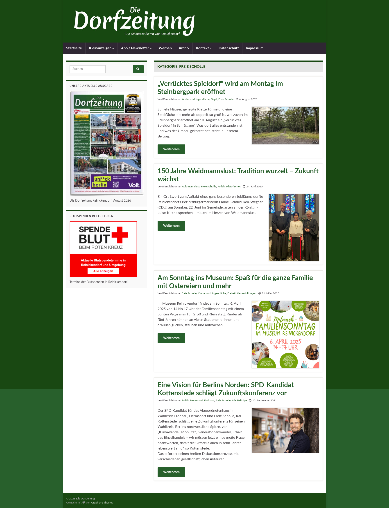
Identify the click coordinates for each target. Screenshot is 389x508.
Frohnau (209, 400)
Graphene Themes (102, 502)
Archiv (184, 48)
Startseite (74, 48)
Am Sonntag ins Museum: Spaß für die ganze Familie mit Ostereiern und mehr (235, 282)
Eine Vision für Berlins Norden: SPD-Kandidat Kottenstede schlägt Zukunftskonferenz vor (226, 389)
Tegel (214, 99)
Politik (221, 186)
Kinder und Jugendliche (195, 99)
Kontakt (203, 48)
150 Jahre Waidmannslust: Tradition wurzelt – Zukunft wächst (238, 175)
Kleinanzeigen (100, 48)
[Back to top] (378, 498)
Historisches (233, 186)
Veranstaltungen (246, 293)
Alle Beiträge (239, 400)
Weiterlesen (171, 149)
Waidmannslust (190, 186)
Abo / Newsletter (135, 48)
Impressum (254, 48)
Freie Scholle (225, 99)
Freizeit (231, 293)
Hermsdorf (196, 400)
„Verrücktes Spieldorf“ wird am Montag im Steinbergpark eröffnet (220, 88)
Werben (165, 48)
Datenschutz (229, 48)
